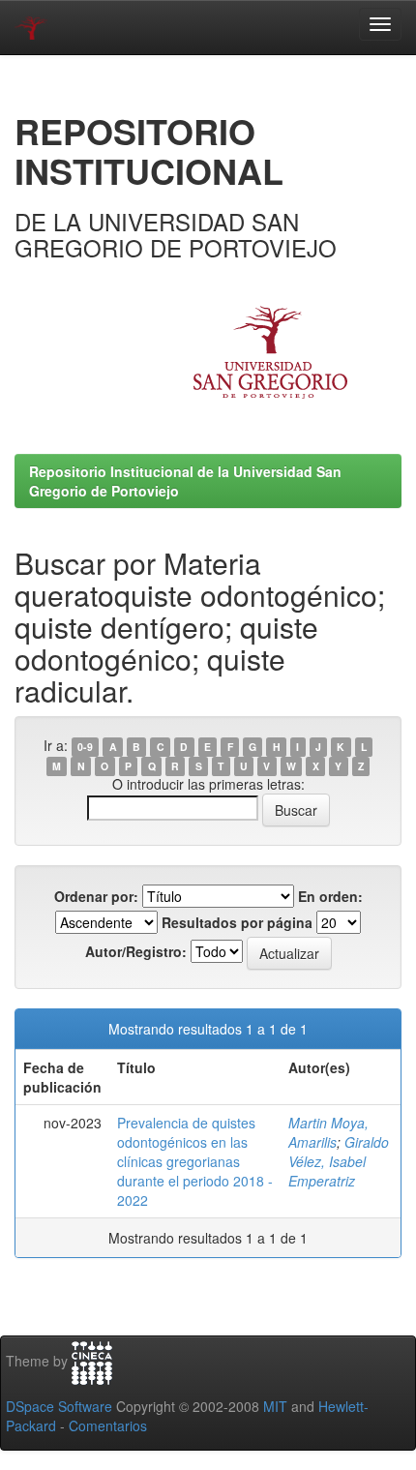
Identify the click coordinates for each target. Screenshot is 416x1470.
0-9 (85, 746)
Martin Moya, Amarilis (328, 1132)
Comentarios (108, 1425)
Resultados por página (237, 922)
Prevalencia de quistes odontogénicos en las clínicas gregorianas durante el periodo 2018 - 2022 (195, 1161)
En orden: (330, 896)
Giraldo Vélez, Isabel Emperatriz (338, 1161)
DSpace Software (59, 1406)
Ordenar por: (96, 896)
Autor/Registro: (136, 951)
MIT (275, 1406)
